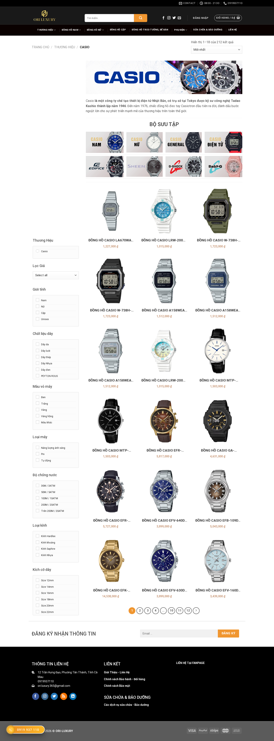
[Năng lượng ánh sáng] (37, 447)
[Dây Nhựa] (37, 362)
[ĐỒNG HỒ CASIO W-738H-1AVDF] (110, 281)
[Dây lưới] (37, 350)
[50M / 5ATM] (37, 491)
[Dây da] (37, 344)
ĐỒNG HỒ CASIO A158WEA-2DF (217, 310)
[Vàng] (37, 409)
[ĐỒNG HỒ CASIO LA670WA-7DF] (110, 211)
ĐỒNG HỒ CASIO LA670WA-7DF (110, 240)
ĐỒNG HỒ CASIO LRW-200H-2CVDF (164, 240)
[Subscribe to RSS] (63, 696)
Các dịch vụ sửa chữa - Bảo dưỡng (126, 704)
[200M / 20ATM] (37, 504)
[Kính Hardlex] (37, 535)
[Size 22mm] (37, 611)
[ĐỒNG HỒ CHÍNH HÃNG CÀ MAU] (44, 15)
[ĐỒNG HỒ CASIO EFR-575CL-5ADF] (164, 421)
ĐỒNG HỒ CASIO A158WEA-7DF (110, 380)
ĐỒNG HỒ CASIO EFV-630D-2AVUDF (164, 590)
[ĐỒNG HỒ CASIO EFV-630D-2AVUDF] (164, 561)
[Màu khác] (37, 422)
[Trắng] (37, 403)
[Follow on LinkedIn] (72, 696)
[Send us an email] (179, 18)
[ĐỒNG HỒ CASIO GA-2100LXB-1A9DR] (217, 421)
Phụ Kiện (179, 30)
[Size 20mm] (37, 605)
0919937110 (46, 681)
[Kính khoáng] (37, 542)
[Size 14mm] (37, 586)
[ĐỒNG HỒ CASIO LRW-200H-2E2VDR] (164, 351)
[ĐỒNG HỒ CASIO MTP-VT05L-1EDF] (110, 421)
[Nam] (37, 299)
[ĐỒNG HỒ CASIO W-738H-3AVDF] (217, 211)
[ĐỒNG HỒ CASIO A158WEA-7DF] (110, 351)
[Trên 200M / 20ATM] (37, 510)
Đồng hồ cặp (118, 29)
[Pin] (37, 453)
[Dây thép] (37, 356)
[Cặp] (37, 312)
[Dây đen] (37, 369)
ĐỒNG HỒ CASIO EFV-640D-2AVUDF (164, 520)
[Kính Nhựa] (37, 554)
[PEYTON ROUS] (37, 375)
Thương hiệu (45, 30)
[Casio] (37, 250)
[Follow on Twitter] (174, 18)
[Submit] (140, 18)
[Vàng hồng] (37, 415)
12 (188, 610)
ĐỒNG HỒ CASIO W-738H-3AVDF (217, 240)
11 (180, 610)
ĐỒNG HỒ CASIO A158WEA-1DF (164, 310)
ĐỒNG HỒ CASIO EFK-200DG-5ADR (110, 590)
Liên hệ (232, 29)
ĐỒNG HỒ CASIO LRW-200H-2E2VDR (164, 380)
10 (171, 610)
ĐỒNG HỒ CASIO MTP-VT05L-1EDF (110, 450)
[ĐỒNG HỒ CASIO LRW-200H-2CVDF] (164, 211)
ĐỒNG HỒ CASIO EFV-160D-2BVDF (218, 590)
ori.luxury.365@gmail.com (54, 685)
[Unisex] (37, 318)
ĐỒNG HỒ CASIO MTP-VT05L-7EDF (218, 380)
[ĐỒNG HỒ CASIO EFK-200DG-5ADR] (110, 561)
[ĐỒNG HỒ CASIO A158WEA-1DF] (164, 281)
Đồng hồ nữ (94, 30)
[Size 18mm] (37, 598)
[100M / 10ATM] (37, 497)
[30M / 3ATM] (37, 485)
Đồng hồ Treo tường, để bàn (150, 29)
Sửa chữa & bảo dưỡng (207, 29)
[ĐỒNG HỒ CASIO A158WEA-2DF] (217, 281)
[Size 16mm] (37, 592)
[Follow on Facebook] (163, 18)
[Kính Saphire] (37, 548)
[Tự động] (37, 460)
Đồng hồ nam (70, 30)
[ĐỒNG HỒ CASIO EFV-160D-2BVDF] (217, 561)
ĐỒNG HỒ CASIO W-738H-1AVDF (110, 310)
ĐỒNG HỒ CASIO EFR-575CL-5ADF (164, 450)
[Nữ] (37, 306)
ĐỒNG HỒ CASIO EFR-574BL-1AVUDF (110, 520)
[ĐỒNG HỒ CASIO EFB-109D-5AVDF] (217, 491)
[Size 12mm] (37, 579)
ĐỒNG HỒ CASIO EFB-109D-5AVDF (217, 520)
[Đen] (37, 396)
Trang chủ (40, 47)
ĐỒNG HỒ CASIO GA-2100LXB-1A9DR (217, 450)
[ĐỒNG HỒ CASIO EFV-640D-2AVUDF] (164, 491)
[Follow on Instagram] (168, 18)
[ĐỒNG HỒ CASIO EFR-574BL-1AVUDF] (110, 491)
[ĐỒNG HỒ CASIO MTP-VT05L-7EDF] (217, 351)
